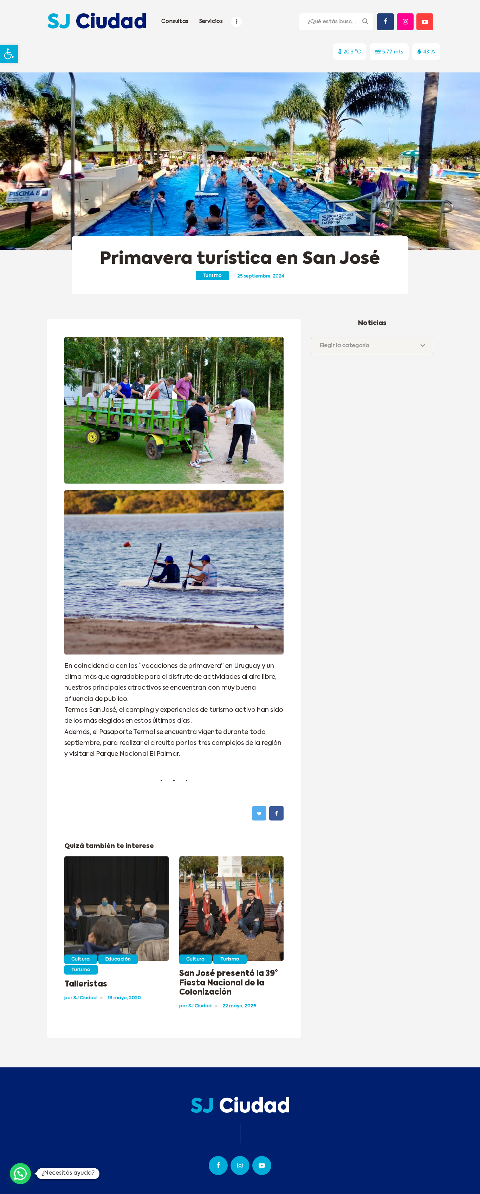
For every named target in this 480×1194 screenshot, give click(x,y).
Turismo (212, 275)
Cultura (80, 959)
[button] (9, 54)
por (80, 998)
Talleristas (85, 984)
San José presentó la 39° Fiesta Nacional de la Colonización (228, 983)
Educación (118, 959)
